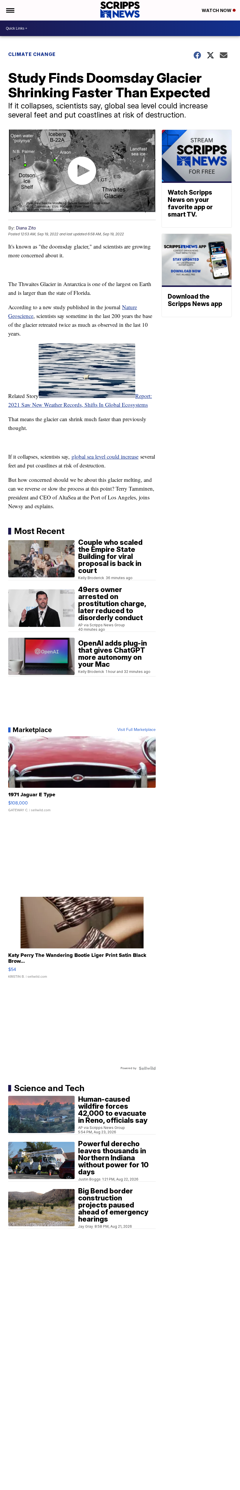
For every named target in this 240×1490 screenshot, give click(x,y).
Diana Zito (26, 228)
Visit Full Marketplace (136, 730)
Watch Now (217, 10)
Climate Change (32, 54)
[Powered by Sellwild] (147, 1068)
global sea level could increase (104, 456)
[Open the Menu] (9, 10)
